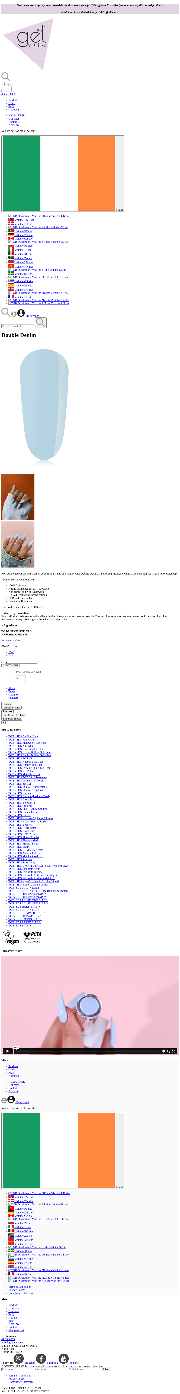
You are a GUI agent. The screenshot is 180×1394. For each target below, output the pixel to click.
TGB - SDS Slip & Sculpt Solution (27, 808)
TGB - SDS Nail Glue (20, 745)
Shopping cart (16, 1330)
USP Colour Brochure (14, 715)
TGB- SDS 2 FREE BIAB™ (24, 922)
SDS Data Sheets (12, 718)
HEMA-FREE (16, 115)
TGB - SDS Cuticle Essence (24, 812)
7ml (10, 655)
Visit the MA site (23, 262)
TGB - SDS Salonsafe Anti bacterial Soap (31, 878)
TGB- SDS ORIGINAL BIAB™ (27, 894)
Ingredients (9, 625)
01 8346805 (8, 1339)
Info (10, 1320)
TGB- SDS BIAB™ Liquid (24, 887)
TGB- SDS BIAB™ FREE (23, 909)
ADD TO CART (10, 665)
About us (13, 1317)
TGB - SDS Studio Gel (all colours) (28, 786)
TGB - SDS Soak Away (21, 862)
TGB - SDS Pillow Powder (23, 837)
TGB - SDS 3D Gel (19, 783)
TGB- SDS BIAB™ (19, 925)
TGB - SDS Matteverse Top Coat (27, 742)
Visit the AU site (59, 303)
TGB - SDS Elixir (18, 846)
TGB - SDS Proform (20, 805)
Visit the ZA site (23, 258)
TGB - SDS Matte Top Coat (24, 774)
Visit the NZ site (59, 300)
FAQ (11, 106)
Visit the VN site (23, 266)
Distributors (14, 1308)
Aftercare (7, 711)
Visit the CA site (23, 238)
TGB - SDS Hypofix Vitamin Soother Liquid (33, 881)
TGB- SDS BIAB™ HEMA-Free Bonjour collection (38, 890)
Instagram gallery (11, 640)
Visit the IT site (22, 249)
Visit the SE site (23, 273)
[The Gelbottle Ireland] (28, 70)
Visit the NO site (23, 289)
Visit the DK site (23, 224)
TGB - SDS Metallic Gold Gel (25, 856)
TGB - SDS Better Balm (22, 827)
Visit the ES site (23, 285)
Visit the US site (59, 277)
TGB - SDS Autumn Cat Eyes (25, 853)
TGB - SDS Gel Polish (21, 771)
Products (13, 100)
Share (11, 688)
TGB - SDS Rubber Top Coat (25, 764)
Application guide (11, 707)
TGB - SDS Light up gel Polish (26, 780)
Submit (106, 1369)
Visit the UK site (60, 216)
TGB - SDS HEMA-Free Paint (25, 849)
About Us (13, 109)
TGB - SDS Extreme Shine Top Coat (29, 767)
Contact (12, 121)
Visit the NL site (59, 292)
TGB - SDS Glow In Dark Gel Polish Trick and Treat (38, 865)
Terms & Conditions (19, 1286)
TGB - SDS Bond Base (21, 802)
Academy (13, 124)
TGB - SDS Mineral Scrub (23, 843)
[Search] (6, 315)
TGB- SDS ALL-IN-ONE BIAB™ (28, 900)
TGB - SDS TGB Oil (20, 758)
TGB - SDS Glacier (19, 815)
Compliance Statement (20, 1293)
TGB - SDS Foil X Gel (21, 739)
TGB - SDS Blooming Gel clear (26, 749)
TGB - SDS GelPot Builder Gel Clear (29, 752)
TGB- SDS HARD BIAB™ (24, 906)
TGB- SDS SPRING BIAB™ (25, 919)
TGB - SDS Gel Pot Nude (23, 736)
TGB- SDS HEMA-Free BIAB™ (27, 916)
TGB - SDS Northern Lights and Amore (30, 818)
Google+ (13, 694)
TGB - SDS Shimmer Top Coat (26, 789)
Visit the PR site (59, 227)
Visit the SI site (57, 269)
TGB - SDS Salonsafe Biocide (25, 871)
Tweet (11, 691)
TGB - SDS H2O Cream (22, 834)
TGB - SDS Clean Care (21, 830)
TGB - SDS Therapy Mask (23, 840)
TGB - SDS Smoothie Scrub (24, 868)
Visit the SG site (59, 241)
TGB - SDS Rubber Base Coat (25, 761)
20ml (11, 652)
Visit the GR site (23, 281)
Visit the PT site (23, 231)
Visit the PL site (23, 245)
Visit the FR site (23, 297)
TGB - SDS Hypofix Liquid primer (28, 884)
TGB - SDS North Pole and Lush (27, 821)
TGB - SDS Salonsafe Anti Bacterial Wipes (32, 875)
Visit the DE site (23, 235)
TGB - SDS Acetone (20, 859)
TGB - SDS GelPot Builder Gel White (29, 755)
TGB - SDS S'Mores (20, 824)
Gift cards (13, 118)
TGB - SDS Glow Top (21, 799)
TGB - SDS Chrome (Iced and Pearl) (29, 796)
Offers (11, 103)
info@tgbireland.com (13, 1342)
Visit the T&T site (24, 219)
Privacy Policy (16, 1289)
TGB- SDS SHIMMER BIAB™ (26, 912)
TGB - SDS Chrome (19, 793)
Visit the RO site (23, 253)
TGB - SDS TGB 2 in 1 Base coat (27, 777)
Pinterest (13, 697)
